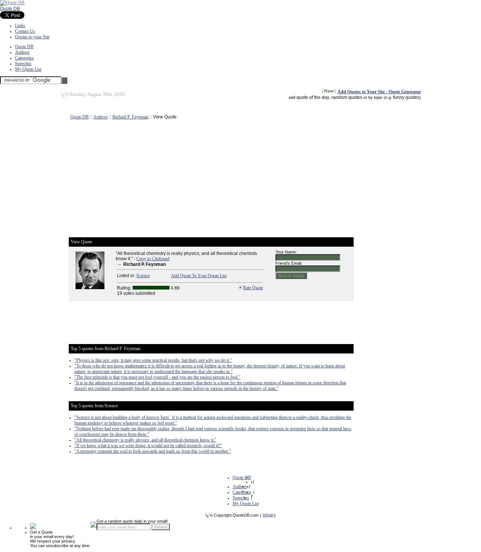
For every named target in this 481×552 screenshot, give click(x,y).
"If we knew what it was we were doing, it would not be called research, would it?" (148, 445)
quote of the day (312, 97)
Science (143, 275)
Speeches (23, 63)
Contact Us (25, 31)
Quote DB (10, 8)
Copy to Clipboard (152, 258)
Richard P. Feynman (130, 117)
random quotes (346, 97)
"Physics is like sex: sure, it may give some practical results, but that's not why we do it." (153, 360)
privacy (269, 514)
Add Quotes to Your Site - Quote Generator (379, 91)
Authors (22, 52)
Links (20, 25)
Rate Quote (253, 287)
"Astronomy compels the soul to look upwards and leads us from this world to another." (152, 451)
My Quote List (28, 69)
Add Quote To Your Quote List (199, 275)
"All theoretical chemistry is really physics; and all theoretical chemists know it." (145, 440)
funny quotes (406, 97)
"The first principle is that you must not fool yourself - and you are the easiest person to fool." (157, 377)
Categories (24, 58)
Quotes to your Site (32, 36)
